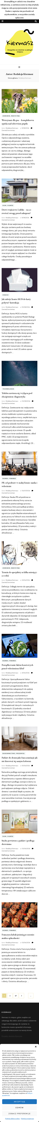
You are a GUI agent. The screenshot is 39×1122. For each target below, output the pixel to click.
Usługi (6, 295)
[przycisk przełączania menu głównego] (19, 67)
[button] (36, 1047)
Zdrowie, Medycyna (11, 116)
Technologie (8, 389)
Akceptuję (19, 1102)
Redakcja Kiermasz (12, 128)
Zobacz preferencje (20, 1114)
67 (16, 996)
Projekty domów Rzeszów (12, 1036)
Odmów (19, 1108)
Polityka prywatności (27, 1119)
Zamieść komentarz (8, 130)
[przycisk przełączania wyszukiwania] (36, 21)
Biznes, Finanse (9, 478)
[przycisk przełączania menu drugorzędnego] (2, 21)
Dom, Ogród (8, 205)
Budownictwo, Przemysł (14, 753)
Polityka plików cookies (12, 1119)
